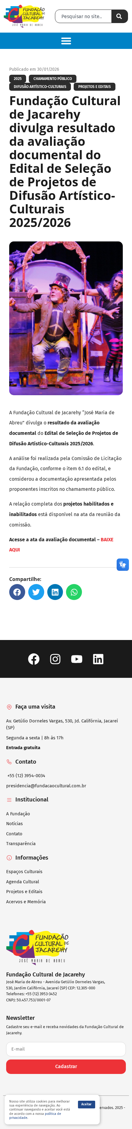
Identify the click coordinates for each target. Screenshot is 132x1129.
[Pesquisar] (120, 16)
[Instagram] (55, 659)
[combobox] (83, 16)
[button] (66, 41)
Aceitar (86, 1104)
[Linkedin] (98, 659)
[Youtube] (77, 659)
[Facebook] (33, 659)
